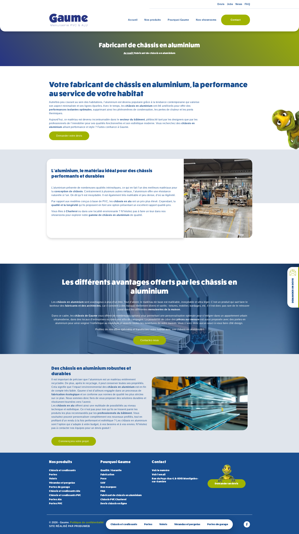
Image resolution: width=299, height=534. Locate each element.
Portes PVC (55, 503)
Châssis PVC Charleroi (113, 499)
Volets (53, 478)
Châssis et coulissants (104, 523)
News (238, 4)
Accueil (133, 20)
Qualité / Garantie (111, 470)
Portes (53, 474)
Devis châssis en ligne (113, 503)
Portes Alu (55, 499)
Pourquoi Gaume (178, 20)
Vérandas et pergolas (62, 482)
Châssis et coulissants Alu (64, 491)
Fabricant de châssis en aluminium (121, 495)
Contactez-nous (149, 340)
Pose (103, 478)
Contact (236, 20)
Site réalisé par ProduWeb (69, 526)
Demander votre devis (69, 135)
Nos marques (108, 486)
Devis (221, 4)
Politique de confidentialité (87, 522)
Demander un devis (292, 290)
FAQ (247, 4)
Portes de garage (59, 486)
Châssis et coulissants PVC (65, 495)
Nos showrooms (206, 20)
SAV (102, 482)
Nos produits (152, 20)
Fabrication (107, 474)
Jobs (230, 4)
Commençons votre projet (74, 441)
